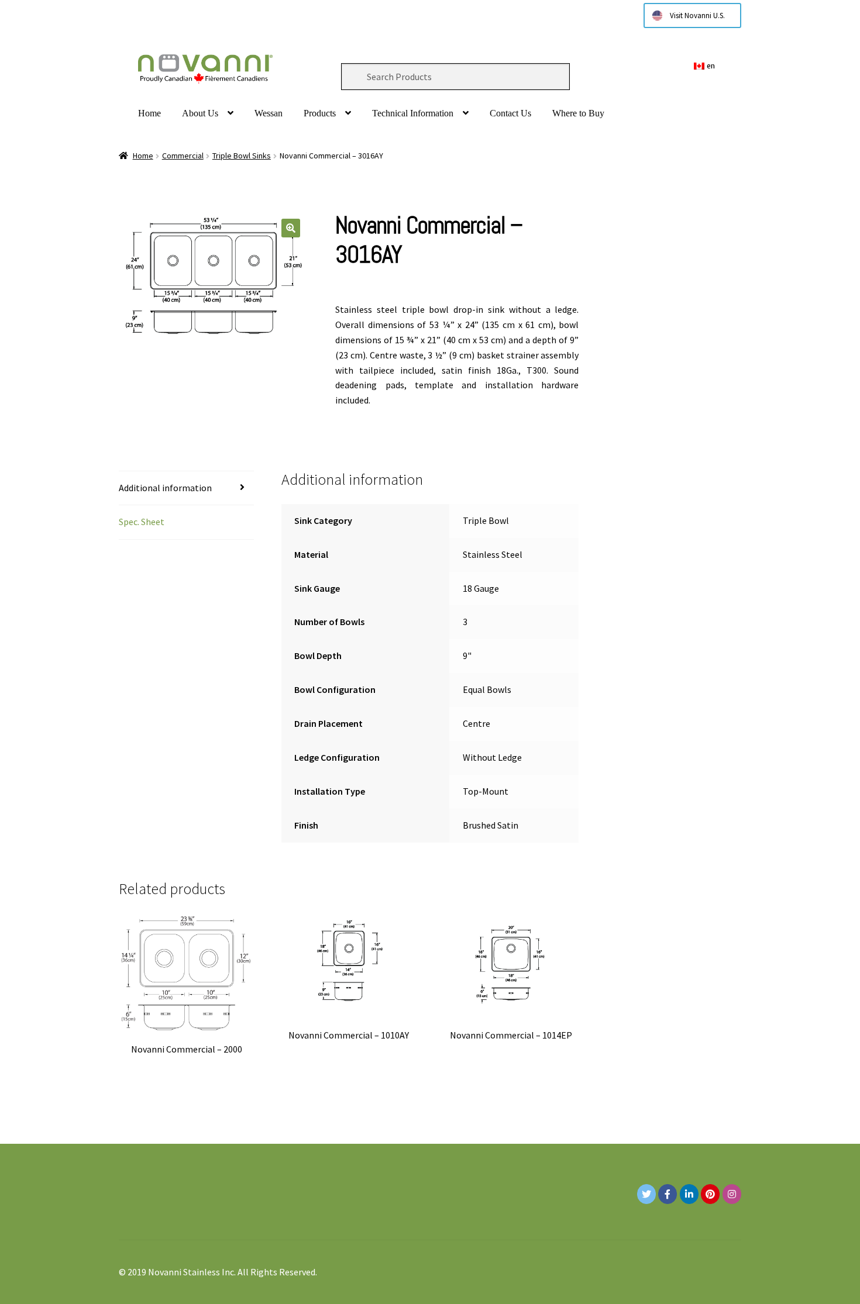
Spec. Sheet (141, 521)
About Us (200, 113)
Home (149, 113)
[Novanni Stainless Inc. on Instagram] (732, 1194)
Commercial (183, 155)
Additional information (165, 488)
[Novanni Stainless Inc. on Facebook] (667, 1194)
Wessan (268, 113)
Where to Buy (578, 113)
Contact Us (510, 113)
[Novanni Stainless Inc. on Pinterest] (710, 1194)
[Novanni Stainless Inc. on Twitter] (646, 1194)
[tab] (186, 488)
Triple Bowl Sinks (241, 155)
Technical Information (412, 113)
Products (320, 113)
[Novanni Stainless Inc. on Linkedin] (689, 1194)
